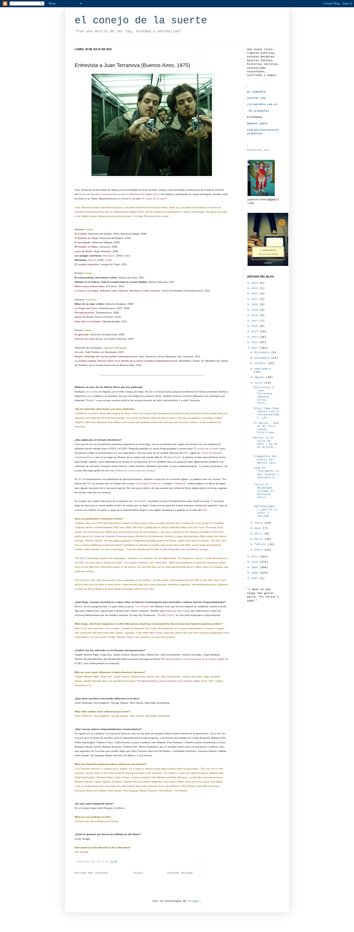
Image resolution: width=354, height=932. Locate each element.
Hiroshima (180, 483)
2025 (255, 283)
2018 (255, 315)
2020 (255, 304)
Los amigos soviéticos (148, 483)
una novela (91, 391)
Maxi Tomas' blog (159, 632)
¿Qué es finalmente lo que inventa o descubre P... (266, 472)
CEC (186, 453)
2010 (255, 562)
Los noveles (142, 606)
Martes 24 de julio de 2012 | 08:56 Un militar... (266, 442)
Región (90, 400)
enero (259, 549)
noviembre (262, 358)
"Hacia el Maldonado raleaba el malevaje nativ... (264, 491)
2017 (255, 320)
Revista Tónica (172, 457)
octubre (261, 363)
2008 (255, 572)
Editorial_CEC (258, 150)
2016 (255, 326)
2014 (255, 337)
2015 (255, 331)
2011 (255, 556)
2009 (255, 567)
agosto (260, 377)
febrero (261, 544)
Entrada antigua (180, 872)
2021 (255, 299)
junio (259, 522)
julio (259, 382)
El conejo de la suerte (154, 198)
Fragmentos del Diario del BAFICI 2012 (265, 459)
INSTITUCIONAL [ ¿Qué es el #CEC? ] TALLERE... (266, 511)
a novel (92, 413)
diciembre (262, 352)
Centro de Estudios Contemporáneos (114, 536)
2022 (255, 293)
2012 (255, 347)
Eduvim (92, 260)
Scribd (126, 255)
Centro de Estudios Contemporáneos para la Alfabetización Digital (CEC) (119, 194)
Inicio (138, 872)
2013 (255, 342)
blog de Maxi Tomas (179, 610)
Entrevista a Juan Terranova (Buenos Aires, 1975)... (264, 395)
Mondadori (109, 255)
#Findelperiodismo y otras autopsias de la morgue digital (192, 659)
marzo (259, 539)
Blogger (194, 901)
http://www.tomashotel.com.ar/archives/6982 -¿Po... (266, 413)
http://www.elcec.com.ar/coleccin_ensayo (132, 470)
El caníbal (139, 501)
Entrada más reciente (91, 872)
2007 (255, 578)
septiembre (262, 368)
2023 (255, 288)
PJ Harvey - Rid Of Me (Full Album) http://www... (266, 428)
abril (259, 533)
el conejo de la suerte (141, 21)
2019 (255, 310)
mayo (258, 528)
